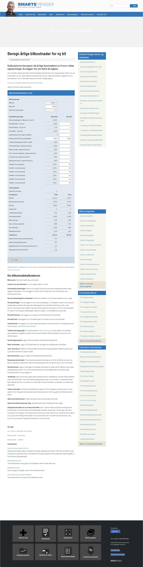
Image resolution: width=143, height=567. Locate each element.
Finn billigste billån (86, 297)
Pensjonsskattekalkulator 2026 (90, 415)
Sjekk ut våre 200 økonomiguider (86, 285)
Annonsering (115, 550)
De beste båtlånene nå (88, 86)
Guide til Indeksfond (87, 255)
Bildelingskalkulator (14, 461)
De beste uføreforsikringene (89, 113)
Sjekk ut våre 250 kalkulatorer (91, 444)
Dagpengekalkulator (87, 371)
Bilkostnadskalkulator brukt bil (18, 448)
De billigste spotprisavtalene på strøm (91, 119)
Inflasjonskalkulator (86, 405)
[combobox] (119, 5)
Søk (134, 6)
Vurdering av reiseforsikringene (91, 125)
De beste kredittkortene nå (89, 96)
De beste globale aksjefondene (91, 135)
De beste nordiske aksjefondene (91, 140)
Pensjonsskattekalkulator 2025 (90, 420)
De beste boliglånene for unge (90, 67)
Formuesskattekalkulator (88, 391)
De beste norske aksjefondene (90, 145)
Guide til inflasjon (86, 259)
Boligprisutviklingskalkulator (90, 362)
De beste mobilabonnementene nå (91, 102)
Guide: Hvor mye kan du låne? (90, 245)
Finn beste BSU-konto (88, 312)
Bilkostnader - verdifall (15, 440)
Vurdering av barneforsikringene (91, 130)
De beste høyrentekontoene (90, 91)
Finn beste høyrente (87, 326)
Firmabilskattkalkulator (88, 386)
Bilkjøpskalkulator (13, 468)
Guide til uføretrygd (86, 279)
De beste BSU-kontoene (88, 81)
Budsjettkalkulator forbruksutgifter (92, 366)
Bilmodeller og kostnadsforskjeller (19, 475)
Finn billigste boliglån (87, 302)
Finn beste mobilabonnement (90, 336)
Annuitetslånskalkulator (88, 352)
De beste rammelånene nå (89, 108)
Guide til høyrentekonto (88, 250)
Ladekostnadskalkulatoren (26, 326)
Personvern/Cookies (117, 554)
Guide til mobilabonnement (89, 264)
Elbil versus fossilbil (87, 376)
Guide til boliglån (86, 230)
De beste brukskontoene (88, 77)
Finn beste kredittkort (87, 331)
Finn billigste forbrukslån (88, 322)
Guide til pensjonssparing (89, 269)
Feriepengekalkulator (87, 381)
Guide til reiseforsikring (88, 274)
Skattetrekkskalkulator (88, 434)
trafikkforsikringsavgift (45, 330)
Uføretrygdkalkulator (87, 439)
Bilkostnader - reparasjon (16, 435)
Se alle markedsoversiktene (90, 341)
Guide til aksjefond (86, 216)
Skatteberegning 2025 (88, 429)
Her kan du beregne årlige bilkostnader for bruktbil (25, 83)
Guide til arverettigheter (88, 221)
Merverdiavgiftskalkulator (89, 410)
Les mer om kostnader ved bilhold (19, 431)
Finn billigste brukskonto (88, 307)
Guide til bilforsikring (87, 226)
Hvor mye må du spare (88, 400)
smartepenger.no (32, 267)
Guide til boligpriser (86, 235)
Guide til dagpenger (87, 240)
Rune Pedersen (14, 270)
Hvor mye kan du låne (88, 395)
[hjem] (11, 9)
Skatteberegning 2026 (88, 424)
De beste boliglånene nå (88, 72)
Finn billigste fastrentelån (89, 317)
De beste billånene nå (87, 62)
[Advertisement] (71, 30)
